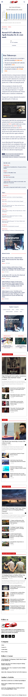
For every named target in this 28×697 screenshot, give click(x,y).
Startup (10, 197)
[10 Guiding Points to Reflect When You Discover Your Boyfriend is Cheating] (5, 594)
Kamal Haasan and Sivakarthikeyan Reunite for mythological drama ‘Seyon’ (17, 389)
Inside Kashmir (11, 191)
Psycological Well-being (6, 572)
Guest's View (8, 189)
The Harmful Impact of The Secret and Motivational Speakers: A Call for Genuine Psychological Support (17, 607)
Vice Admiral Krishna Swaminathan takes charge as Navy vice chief (7, 346)
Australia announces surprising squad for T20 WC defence (21, 346)
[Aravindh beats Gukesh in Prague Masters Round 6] (5, 455)
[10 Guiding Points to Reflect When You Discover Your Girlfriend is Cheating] (14, 564)
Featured (17, 187)
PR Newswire (13, 194)
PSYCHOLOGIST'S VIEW (9, 553)
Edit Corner (17, 184)
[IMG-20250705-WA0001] (14, 110)
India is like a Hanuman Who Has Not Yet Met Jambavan (14, 672)
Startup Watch (17, 197)
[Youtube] (13, 636)
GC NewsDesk (15, 42)
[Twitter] (14, 49)
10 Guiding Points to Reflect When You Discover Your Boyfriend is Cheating (17, 594)
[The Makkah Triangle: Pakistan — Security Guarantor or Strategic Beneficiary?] (5, 529)
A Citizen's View (9, 182)
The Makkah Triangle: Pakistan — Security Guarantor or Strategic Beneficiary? (17, 528)
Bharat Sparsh (16, 182)
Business (4, 26)
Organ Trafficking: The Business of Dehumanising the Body (13, 230)
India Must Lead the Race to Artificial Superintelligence (13, 680)
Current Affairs (7, 179)
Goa (7, 188)
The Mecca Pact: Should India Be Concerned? (10, 226)
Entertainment (16, 185)
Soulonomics (16, 196)
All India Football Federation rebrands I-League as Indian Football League (18, 468)
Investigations (4, 224)
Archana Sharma (5, 578)
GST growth (11, 155)
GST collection (5, 155)
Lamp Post (10, 192)
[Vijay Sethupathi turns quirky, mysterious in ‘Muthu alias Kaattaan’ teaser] (14, 365)
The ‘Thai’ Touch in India (9, 177)
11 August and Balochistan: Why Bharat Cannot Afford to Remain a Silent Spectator (17, 522)
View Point (20, 198)
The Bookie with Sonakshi (12, 198)
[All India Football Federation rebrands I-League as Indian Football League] (5, 468)
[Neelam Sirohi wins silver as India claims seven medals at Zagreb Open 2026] (5, 475)
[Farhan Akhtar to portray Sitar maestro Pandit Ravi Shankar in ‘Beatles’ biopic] (5, 403)
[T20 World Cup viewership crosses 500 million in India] (14, 431)
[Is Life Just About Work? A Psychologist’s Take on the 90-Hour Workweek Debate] (5, 587)
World (14, 199)
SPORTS (5, 420)
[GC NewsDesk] (14, 41)
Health (14, 189)
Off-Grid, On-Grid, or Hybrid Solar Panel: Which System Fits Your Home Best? (12, 259)
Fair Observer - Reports (9, 187)
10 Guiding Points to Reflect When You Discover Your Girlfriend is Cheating (13, 576)
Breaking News (7, 175)
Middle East (16, 192)
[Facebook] (11, 49)
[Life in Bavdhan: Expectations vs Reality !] (5, 543)
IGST (20, 127)
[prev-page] (3, 415)
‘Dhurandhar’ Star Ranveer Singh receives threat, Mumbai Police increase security (17, 409)
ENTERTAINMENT (7, 354)
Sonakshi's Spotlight (8, 196)
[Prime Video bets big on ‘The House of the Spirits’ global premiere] (5, 396)
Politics (7, 194)
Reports (5, 170)
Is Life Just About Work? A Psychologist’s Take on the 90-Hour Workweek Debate (17, 587)
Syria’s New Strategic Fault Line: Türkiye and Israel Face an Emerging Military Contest (14, 509)
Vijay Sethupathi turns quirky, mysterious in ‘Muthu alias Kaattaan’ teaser (14, 376)
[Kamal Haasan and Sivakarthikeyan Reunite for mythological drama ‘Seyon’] (5, 389)
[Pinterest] (17, 49)
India (9, 26)
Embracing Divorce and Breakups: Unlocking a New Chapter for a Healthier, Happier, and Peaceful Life (18, 600)
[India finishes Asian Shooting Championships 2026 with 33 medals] (5, 462)
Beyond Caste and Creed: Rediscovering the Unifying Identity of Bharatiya (13, 664)
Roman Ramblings (15, 195)
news (21, 192)
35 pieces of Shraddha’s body (10, 172)
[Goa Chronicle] (14, 2)
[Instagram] (6, 636)
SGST (15, 126)
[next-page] (5, 415)
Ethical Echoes (4, 219)
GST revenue (17, 155)
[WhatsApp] (20, 49)
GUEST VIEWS (6, 486)
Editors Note (6, 165)
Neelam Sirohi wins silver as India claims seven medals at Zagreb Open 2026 (18, 475)
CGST (10, 124)
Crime (5, 184)
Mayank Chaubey (5, 513)
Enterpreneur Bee (8, 185)
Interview (17, 191)
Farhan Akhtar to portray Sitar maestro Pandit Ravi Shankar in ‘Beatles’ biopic (17, 403)
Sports (6, 197)
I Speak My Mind (20, 189)
